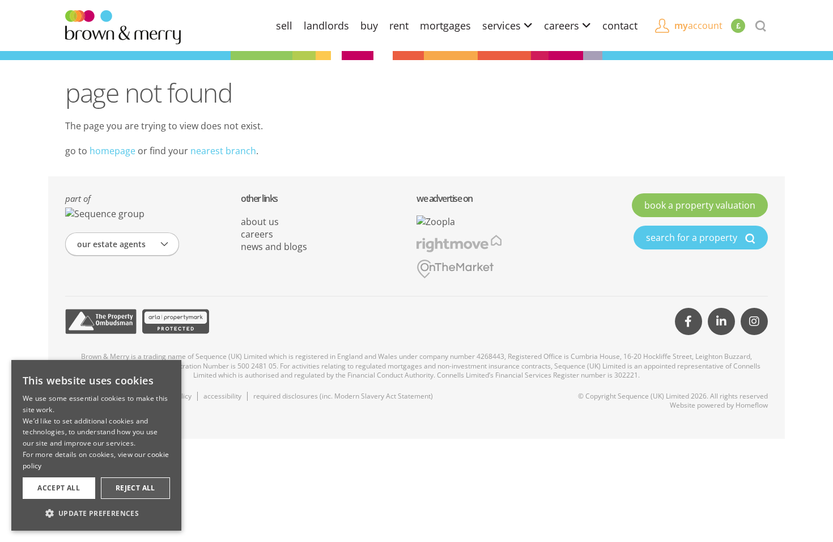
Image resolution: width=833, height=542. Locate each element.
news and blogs (274, 246)
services (503, 25)
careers (563, 25)
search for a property (693, 237)
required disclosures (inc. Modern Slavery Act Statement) (343, 396)
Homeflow (752, 405)
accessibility (222, 396)
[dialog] (96, 445)
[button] (96, 513)
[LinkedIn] (721, 321)
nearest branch (223, 151)
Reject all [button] (135, 488)
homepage (112, 151)
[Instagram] (754, 321)
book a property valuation (699, 205)
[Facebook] (688, 321)
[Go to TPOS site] (101, 321)
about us (260, 221)
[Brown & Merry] (123, 26)
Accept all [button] (58, 488)
